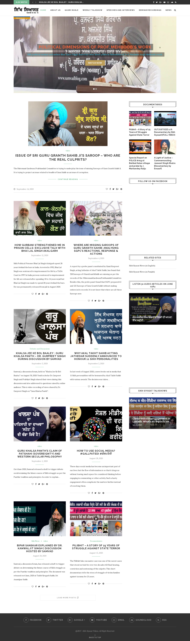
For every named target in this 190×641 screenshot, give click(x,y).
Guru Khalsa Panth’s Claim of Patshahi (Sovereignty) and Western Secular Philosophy (39, 453)
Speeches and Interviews (121, 10)
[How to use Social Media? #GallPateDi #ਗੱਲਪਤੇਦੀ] (96, 424)
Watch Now (95, 63)
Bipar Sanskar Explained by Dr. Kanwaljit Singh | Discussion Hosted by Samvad (39, 548)
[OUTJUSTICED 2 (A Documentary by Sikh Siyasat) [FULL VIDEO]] (165, 118)
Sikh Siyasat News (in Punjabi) (142, 271)
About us (55, 10)
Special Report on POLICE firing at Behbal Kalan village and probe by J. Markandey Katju (139, 163)
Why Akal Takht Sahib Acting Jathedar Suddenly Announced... (73, 2)
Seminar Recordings (150, 10)
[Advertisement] (152, 226)
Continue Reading (68, 179)
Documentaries (96, 541)
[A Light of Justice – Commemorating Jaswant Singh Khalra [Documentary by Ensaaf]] (165, 147)
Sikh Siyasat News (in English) (142, 265)
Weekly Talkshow (92, 10)
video (68, 151)
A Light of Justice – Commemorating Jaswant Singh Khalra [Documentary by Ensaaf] (164, 163)
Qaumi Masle (71, 10)
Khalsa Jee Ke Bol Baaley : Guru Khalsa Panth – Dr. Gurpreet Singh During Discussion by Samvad (40, 356)
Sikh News (35, 541)
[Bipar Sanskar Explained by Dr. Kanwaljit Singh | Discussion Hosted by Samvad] (40, 518)
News (169, 10)
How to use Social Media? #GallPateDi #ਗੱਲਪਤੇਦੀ (96, 452)
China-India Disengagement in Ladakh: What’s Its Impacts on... (152, 420)
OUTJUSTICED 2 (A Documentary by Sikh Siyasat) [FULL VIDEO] (164, 132)
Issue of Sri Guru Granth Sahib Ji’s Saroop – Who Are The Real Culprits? (67, 157)
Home (43, 10)
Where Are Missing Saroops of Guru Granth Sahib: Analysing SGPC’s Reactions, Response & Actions (96, 249)
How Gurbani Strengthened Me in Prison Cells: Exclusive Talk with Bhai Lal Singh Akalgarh (39, 248)
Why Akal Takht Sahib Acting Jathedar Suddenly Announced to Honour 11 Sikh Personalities (96, 356)
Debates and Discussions (40, 349)
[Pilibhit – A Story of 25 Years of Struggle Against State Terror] (140, 118)
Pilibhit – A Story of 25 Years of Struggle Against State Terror (96, 547)
